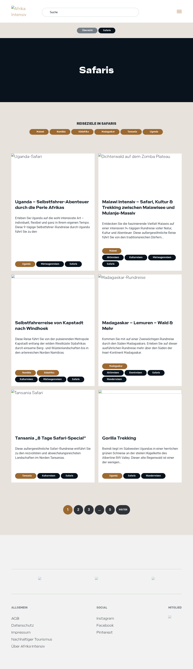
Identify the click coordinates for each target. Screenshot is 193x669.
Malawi (40, 131)
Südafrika (83, 131)
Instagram (105, 618)
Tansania (132, 131)
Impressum (21, 632)
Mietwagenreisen (50, 263)
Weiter (123, 509)
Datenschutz (22, 625)
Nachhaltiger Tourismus (31, 639)
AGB (15, 618)
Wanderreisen (114, 379)
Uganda (154, 131)
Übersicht (87, 30)
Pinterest (104, 632)
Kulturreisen (135, 257)
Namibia (61, 131)
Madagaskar (108, 131)
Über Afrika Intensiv (28, 646)
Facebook (105, 625)
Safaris (107, 30)
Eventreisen (135, 372)
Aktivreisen (113, 257)
